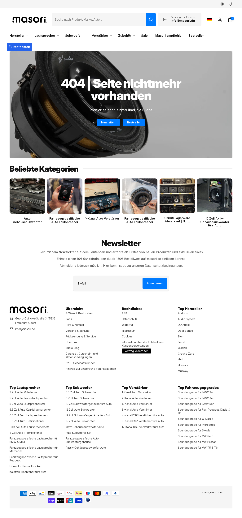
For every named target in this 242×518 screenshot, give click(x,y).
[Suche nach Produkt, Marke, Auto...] (151, 19)
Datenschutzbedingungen (163, 266)
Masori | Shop (216, 492)
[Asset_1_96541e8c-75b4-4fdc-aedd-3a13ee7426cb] (29, 312)
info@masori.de (25, 329)
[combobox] (104, 19)
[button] (230, 19)
